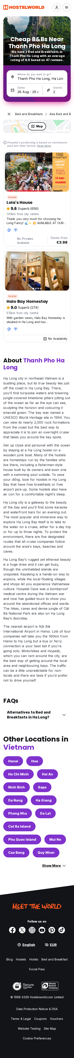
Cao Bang (16, 852)
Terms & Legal (21, 1018)
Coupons (40, 1018)
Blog (9, 959)
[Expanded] (9, 114)
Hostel (12, 197)
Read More (44, 145)
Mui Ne (55, 839)
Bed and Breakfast (55, 959)
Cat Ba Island (19, 826)
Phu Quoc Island (22, 839)
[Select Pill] (57, 7)
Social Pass (37, 969)
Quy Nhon (46, 852)
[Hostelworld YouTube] (42, 930)
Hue (34, 761)
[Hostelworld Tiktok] (61, 930)
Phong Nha (17, 813)
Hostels (21, 959)
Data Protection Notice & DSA (37, 1009)
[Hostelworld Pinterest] (52, 930)
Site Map (50, 1028)
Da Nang (15, 800)
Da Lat (45, 813)
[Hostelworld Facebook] (12, 930)
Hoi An (47, 774)
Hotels (33, 959)
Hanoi (13, 761)
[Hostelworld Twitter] (22, 930)
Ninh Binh (16, 787)
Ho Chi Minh (18, 774)
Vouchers (56, 1018)
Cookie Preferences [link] (37, 1038)
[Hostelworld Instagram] (32, 930)
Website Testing (29, 1028)
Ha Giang (44, 800)
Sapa (42, 787)
